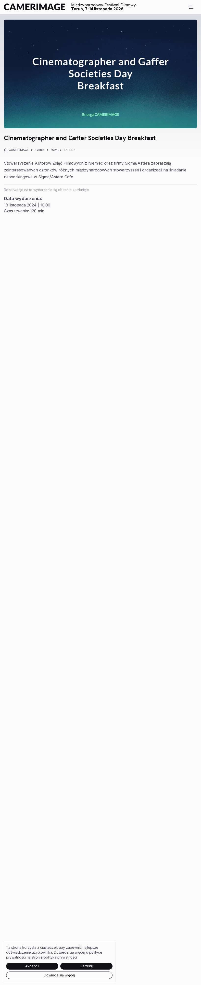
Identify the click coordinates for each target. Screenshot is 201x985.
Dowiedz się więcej (59, 975)
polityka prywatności (60, 957)
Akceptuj (32, 966)
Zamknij (86, 966)
